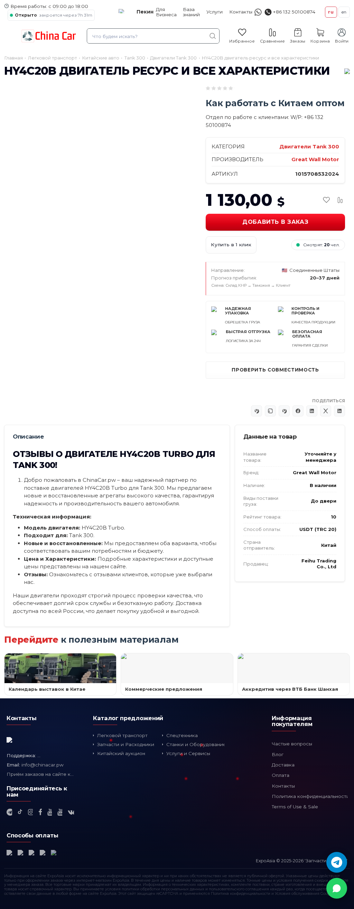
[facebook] (40, 812)
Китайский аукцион (121, 753)
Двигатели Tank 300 (309, 146)
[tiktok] (20, 812)
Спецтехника (182, 735)
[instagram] (30, 812)
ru (331, 12)
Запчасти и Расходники (125, 744)
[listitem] (30, 290)
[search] (212, 36)
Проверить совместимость (275, 370)
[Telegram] (336, 862)
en (344, 12)
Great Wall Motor (315, 159)
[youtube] (49, 812)
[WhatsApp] (336, 888)
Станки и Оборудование (196, 744)
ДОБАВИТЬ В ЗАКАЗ (275, 222)
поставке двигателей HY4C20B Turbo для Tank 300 (94, 488)
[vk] (71, 812)
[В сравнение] (340, 200)
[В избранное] (326, 200)
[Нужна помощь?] (258, 12)
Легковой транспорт (122, 735)
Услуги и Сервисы (188, 753)
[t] (9, 812)
